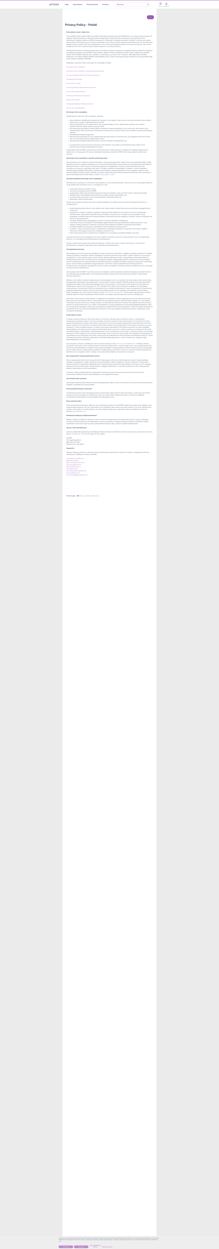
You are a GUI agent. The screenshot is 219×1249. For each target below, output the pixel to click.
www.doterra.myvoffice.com (75, 458)
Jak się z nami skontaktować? (75, 108)
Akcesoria (105, 4)
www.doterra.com (72, 469)
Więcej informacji (92, 4)
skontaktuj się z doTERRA (80, 434)
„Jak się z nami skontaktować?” (126, 343)
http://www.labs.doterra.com (75, 462)
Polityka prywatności (107, 1246)
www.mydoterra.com (73, 473)
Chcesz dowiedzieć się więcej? (95, 1246)
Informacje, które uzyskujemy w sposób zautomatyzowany (85, 71)
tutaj (60, 1241)
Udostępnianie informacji (74, 79)
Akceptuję (66, 1246)
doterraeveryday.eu (72, 460)
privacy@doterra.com (79, 411)
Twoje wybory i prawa (73, 83)
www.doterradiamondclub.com (76, 471)
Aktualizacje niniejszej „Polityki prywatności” (80, 104)
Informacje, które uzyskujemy (75, 67)
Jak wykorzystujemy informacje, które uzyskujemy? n (83, 75)
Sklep (66, 4)
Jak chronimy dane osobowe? (75, 91)
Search (148, 4)
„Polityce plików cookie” (106, 174)
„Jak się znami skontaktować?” (114, 292)
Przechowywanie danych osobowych (78, 95)
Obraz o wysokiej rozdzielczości (89, 496)
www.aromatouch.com (73, 467)
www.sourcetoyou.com (74, 464)
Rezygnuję (81, 1246)
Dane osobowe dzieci (73, 100)
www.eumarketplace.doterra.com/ (77, 475)
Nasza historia (77, 4)
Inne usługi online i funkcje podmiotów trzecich (81, 87)
